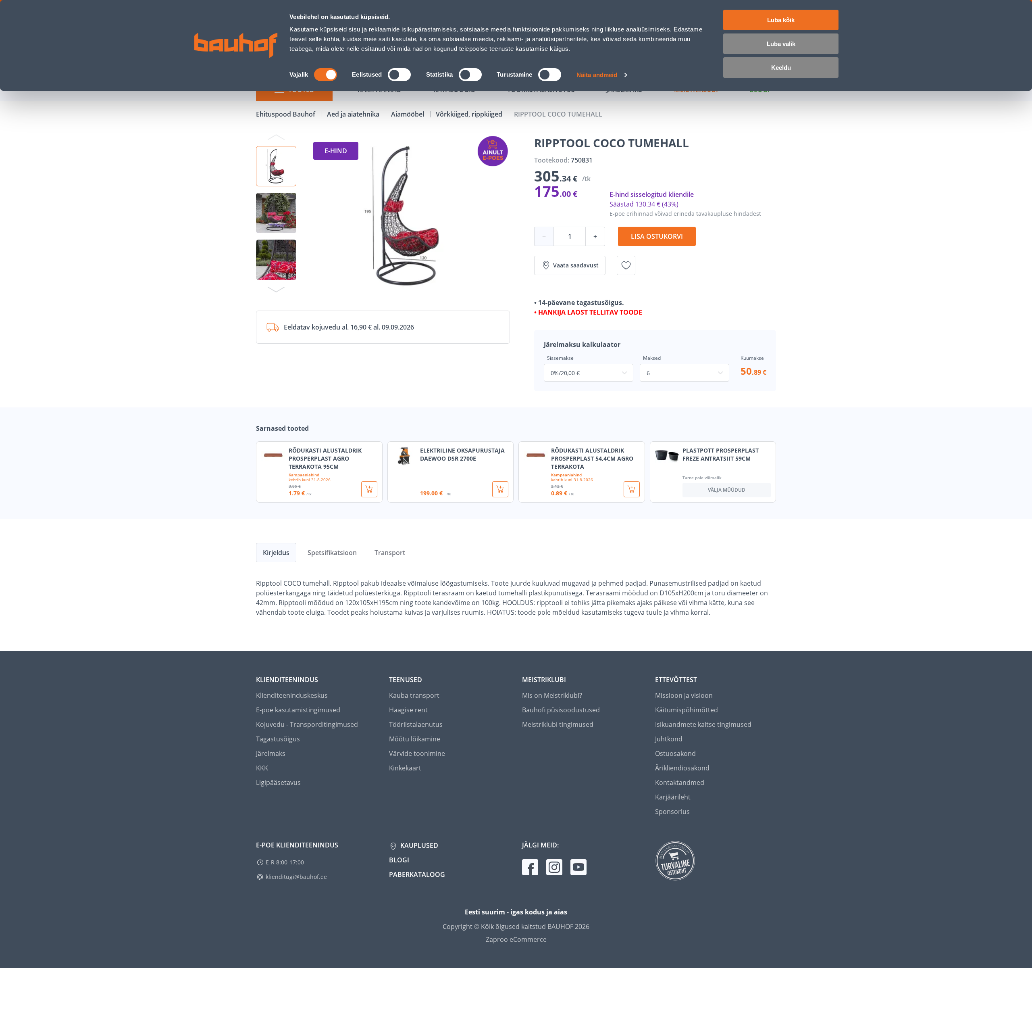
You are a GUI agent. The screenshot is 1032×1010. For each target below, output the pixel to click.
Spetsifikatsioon (332, 552)
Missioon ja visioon (684, 695)
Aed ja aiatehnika (354, 114)
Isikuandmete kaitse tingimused (703, 724)
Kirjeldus (276, 552)
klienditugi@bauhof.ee (296, 877)
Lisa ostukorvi (657, 236)
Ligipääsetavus (278, 782)
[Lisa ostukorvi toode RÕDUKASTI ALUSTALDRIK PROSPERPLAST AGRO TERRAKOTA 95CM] (369, 489)
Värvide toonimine (417, 753)
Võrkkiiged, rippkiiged (470, 114)
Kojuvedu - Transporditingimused (307, 724)
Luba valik (781, 43)
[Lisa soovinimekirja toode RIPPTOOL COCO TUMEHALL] (626, 265)
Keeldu (781, 67)
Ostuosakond (675, 753)
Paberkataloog (417, 874)
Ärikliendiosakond (682, 768)
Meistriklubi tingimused (557, 724)
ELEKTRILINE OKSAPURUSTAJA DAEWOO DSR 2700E (462, 454)
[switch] (399, 74)
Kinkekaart (405, 768)
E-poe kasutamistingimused (298, 709)
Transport (390, 552)
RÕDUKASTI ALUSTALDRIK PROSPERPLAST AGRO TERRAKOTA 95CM (325, 458)
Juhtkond (668, 739)
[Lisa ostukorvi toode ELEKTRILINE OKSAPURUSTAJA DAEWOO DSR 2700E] (500, 489)
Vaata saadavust (576, 265)
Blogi (399, 860)
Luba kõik (781, 20)
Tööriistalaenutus (416, 724)
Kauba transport (414, 695)
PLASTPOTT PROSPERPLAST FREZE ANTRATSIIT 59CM (720, 454)
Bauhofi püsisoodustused (561, 709)
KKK (262, 768)
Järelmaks (270, 753)
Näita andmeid (596, 74)
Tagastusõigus (278, 739)
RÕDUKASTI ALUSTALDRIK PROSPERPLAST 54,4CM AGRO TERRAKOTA (592, 458)
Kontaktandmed (679, 782)
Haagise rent (408, 709)
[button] (276, 166)
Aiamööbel (408, 114)
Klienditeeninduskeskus (292, 695)
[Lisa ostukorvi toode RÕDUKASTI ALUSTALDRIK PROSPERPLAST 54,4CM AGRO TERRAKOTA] (632, 489)
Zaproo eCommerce (516, 939)
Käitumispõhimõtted (686, 709)
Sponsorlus (672, 811)
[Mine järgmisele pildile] (276, 289)
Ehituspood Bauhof (286, 114)
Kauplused (418, 845)
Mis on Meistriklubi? (552, 695)
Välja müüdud (726, 489)
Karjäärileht (673, 797)
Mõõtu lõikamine (414, 739)
